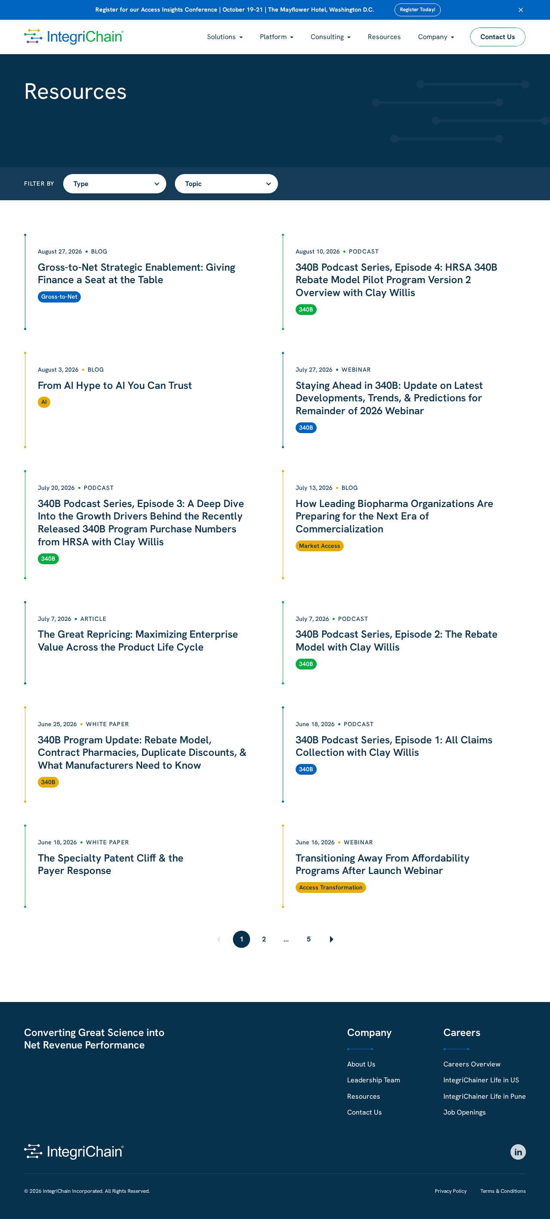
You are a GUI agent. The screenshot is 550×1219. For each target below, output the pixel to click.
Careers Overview (472, 1064)
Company (432, 36)
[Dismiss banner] (521, 10)
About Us (361, 1064)
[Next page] (330, 939)
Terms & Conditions (503, 1191)
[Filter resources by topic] (226, 183)
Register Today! (417, 9)
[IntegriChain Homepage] (74, 37)
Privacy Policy (451, 1191)
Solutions (221, 36)
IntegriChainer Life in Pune (484, 1096)
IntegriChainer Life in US (481, 1080)
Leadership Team (373, 1080)
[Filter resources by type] (114, 183)
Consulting (327, 36)
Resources (384, 36)
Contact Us (497, 36)
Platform (273, 36)
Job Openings (464, 1112)
